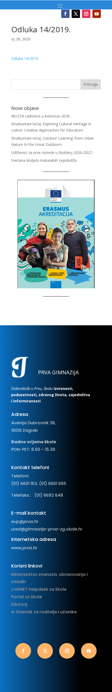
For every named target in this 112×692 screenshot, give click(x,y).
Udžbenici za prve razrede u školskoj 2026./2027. (52, 152)
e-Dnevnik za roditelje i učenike (44, 612)
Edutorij (19, 604)
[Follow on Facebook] (65, 14)
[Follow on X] (76, 14)
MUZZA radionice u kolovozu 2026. (40, 116)
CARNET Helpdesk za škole (38, 589)
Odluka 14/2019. (25, 58)
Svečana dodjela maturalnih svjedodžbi (44, 160)
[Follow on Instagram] (86, 14)
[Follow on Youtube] (96, 14)
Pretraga (90, 84)
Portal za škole (26, 597)
